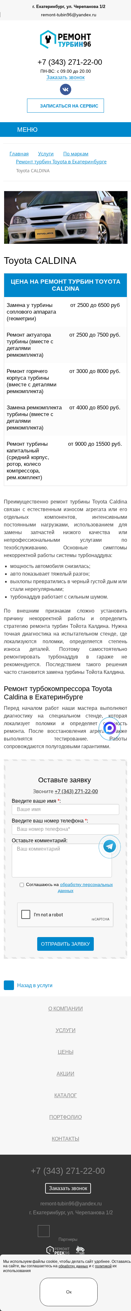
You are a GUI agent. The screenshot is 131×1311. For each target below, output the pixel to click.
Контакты (65, 1139)
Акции (65, 1073)
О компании (65, 1008)
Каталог (65, 1095)
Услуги (46, 153)
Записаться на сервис (69, 105)
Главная (19, 153)
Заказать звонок (65, 77)
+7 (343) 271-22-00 (70, 62)
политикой (103, 1266)
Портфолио (65, 1117)
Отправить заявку (65, 944)
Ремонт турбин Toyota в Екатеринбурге (61, 161)
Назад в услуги (34, 985)
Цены (65, 1052)
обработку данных (73, 1266)
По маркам (75, 153)
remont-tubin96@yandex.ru (68, 14)
